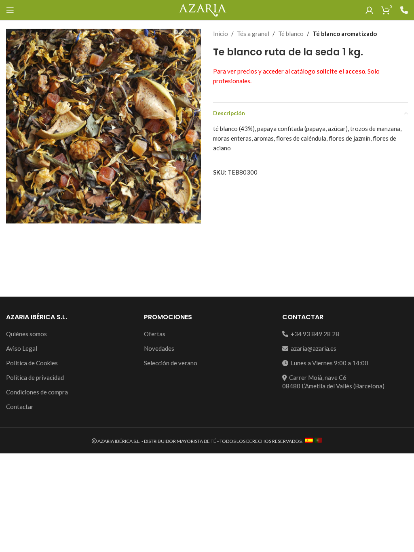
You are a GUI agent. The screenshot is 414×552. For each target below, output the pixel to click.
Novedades (159, 348)
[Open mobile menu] (10, 10)
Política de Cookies (32, 363)
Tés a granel (253, 33)
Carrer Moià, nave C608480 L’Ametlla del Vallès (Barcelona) (333, 382)
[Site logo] (202, 9)
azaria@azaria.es (312, 348)
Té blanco (291, 33)
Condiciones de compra (37, 392)
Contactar (20, 406)
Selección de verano (170, 363)
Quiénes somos (26, 333)
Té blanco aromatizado (345, 33)
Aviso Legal (21, 348)
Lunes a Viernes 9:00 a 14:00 (328, 363)
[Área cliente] (369, 10)
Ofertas (154, 333)
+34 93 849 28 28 (313, 333)
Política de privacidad (35, 377)
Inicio (220, 33)
